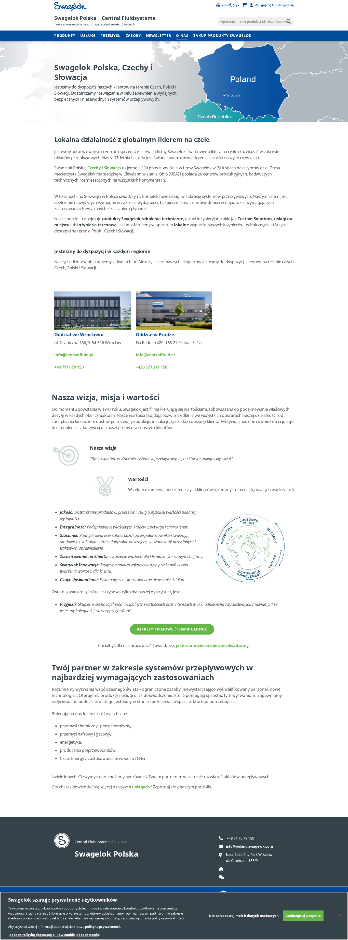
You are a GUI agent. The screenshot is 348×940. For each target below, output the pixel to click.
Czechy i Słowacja (104, 168)
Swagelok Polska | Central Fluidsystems (104, 18)
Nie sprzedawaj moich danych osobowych (244, 915)
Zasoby (133, 35)
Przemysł (110, 35)
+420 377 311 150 (151, 367)
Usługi (87, 35)
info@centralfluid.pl (73, 355)
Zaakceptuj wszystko (303, 915)
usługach (141, 787)
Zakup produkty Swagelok (222, 35)
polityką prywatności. (103, 926)
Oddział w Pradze (155, 334)
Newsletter (158, 35)
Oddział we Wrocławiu (79, 334)
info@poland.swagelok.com (249, 846)
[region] (174, 916)
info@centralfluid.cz (155, 355)
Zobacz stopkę (88, 934)
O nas (182, 35)
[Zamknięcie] (339, 915)
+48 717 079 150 (69, 367)
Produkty (64, 35)
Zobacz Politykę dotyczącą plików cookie (42, 934)
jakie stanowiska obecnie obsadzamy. (213, 646)
